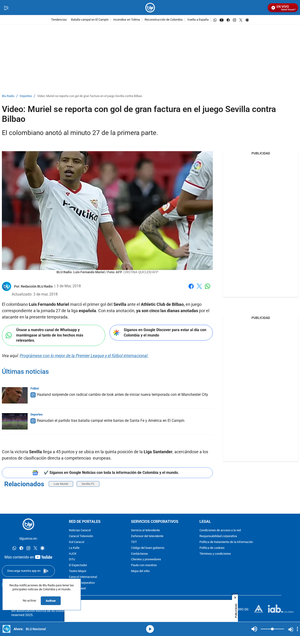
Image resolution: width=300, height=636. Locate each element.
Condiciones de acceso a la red (220, 530)
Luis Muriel (61, 484)
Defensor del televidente (147, 536)
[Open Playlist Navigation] (297, 629)
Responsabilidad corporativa (218, 536)
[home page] (150, 7)
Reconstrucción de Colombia (164, 20)
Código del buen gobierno (147, 548)
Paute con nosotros (144, 565)
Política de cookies (212, 548)
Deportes (26, 96)
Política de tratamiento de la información (226, 542)
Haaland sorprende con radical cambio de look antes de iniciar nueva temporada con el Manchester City (122, 394)
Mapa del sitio (140, 571)
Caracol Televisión (81, 536)
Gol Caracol (76, 542)
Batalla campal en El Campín (90, 20)
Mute (254, 629)
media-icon (150, 629)
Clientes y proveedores (146, 559)
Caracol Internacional (83, 577)
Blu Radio (8, 96)
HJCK (72, 553)
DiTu (72, 559)
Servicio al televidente (145, 530)
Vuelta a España (198, 20)
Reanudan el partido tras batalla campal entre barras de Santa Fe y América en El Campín (110, 420)
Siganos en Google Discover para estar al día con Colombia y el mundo (165, 332)
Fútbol (34, 388)
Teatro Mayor (77, 571)
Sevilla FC (88, 484)
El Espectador (78, 565)
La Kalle (74, 548)
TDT (134, 542)
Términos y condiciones (215, 553)
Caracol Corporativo (82, 582)
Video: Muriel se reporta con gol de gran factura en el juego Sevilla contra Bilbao (89, 96)
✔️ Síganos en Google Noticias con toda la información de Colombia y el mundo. (111, 472)
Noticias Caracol (80, 530)
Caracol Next (77, 588)
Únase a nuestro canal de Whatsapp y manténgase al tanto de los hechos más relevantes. (49, 335)
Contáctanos (139, 553)
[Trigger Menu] (6, 7)
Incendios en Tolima (126, 20)
